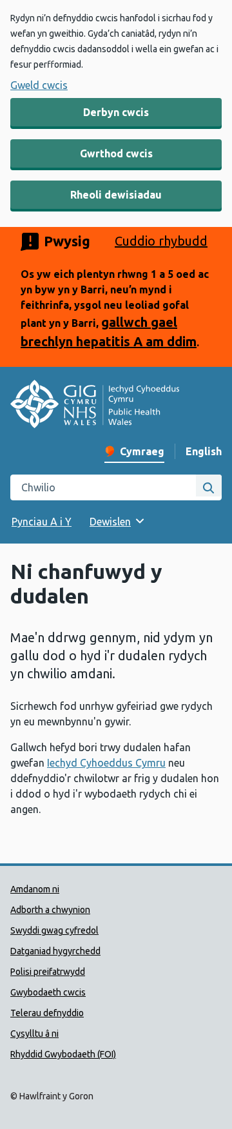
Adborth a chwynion (50, 910)
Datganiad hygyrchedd (55, 951)
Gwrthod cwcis (116, 153)
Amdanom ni (34, 889)
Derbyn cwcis (116, 112)
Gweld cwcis (39, 85)
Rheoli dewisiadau (116, 195)
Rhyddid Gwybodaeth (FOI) (63, 1054)
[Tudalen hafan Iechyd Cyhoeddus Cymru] (94, 406)
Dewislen (110, 521)
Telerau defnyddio (47, 1013)
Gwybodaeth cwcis (48, 992)
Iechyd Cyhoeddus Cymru (106, 763)
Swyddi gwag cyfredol (54, 930)
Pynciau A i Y (42, 521)
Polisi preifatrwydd (47, 972)
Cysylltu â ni (34, 1033)
